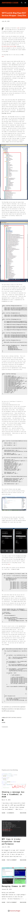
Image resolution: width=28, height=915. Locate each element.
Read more (23, 812)
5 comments (10, 812)
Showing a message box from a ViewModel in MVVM (13, 794)
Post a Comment (12, 860)
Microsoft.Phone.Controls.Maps (9, 46)
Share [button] (3, 722)
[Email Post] (3, 720)
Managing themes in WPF (14, 886)
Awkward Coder (10, 3)
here (3, 56)
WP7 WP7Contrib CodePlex (13, 717)
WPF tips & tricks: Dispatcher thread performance (11, 841)
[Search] (22, 3)
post (18, 27)
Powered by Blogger (15, 910)
